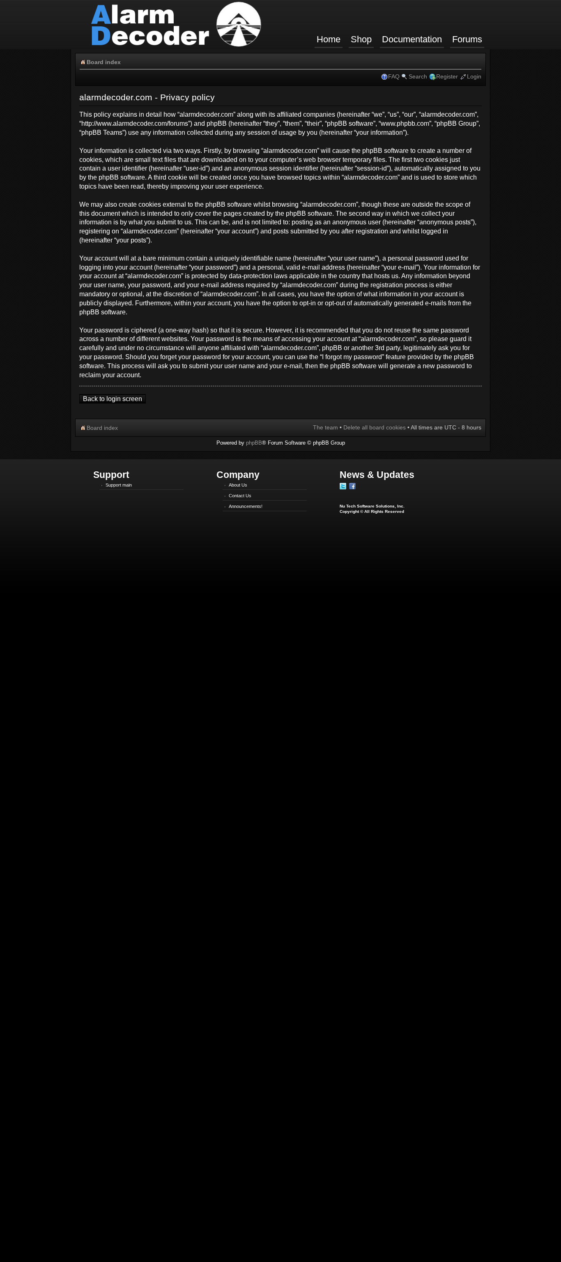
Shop (361, 39)
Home (328, 39)
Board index (104, 62)
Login (474, 76)
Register (447, 76)
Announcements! (245, 506)
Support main (119, 484)
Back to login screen (112, 398)
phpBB (254, 443)
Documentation (412, 39)
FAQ (394, 76)
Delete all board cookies (374, 427)
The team (325, 427)
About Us (238, 484)
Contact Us (240, 495)
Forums (467, 39)
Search (418, 76)
